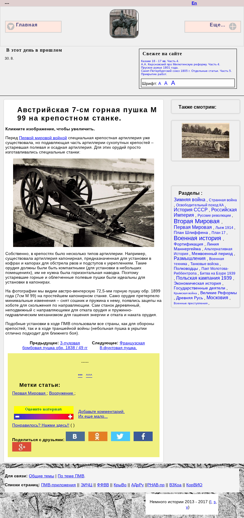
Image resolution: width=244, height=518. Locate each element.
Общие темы (41, 475)
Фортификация (189, 244)
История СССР (191, 209)
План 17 (219, 233)
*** (80, 375)
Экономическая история (198, 283)
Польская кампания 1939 (204, 278)
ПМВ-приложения (58, 484)
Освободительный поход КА (200, 205)
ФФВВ (103, 484)
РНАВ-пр (156, 484)
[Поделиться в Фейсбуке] (143, 439)
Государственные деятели (200, 288)
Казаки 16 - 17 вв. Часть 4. (160, 61)
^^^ (89, 375)
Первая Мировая (29, 393)
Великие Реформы (218, 292)
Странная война (223, 200)
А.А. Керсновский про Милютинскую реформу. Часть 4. (180, 64)
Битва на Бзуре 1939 (217, 273)
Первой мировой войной (43, 137)
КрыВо (120, 484)
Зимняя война (190, 199)
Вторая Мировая (197, 221)
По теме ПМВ (71, 475)
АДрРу (137, 484)
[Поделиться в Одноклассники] (97, 439)
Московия (218, 297)
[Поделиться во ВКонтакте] (75, 439)
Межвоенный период (213, 253)
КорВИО (194, 484)
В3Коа (175, 484)
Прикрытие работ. (154, 74)
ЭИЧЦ (86, 484)
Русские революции (215, 215)
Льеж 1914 (224, 228)
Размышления (190, 258)
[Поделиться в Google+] (21, 450)
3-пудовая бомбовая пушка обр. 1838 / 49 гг (54, 345)
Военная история (198, 238)
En (194, 3)
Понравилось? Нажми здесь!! (40, 425)
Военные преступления (191, 303)
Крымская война (186, 293)
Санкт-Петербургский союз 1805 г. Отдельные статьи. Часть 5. (186, 70)
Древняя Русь (190, 297)
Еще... (217, 24)
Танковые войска (205, 264)
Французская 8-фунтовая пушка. (122, 345)
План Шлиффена (191, 232)
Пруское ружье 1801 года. (160, 67)
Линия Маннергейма (196, 246)
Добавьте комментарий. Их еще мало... (101, 414)
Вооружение (61, 393)
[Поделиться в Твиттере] (120, 439)
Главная (26, 24)
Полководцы (186, 268)
